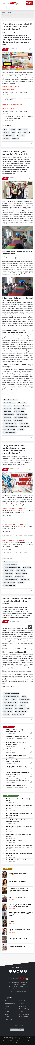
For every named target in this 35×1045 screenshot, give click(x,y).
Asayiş (7, 1011)
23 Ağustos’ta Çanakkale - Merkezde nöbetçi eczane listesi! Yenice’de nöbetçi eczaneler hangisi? (19, 828)
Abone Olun (15, 1043)
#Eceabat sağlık (24, 702)
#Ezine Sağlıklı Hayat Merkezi (10, 399)
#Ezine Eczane (20, 135)
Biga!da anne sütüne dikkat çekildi (16, 755)
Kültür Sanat (24, 1001)
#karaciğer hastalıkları (24, 699)
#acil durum (6, 132)
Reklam (30, 1041)
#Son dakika (21, 429)
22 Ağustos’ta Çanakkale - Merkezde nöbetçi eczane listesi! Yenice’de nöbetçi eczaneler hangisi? (19, 847)
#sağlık (13, 132)
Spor (6, 1009)
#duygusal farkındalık (22, 414)
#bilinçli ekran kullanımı (19, 408)
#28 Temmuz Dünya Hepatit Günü (11, 696)
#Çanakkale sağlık (8, 576)
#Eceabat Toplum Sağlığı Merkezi (11, 693)
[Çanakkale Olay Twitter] (10, 971)
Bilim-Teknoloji (25, 1009)
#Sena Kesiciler (7, 405)
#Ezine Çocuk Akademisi (9, 402)
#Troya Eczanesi (27, 567)
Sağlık (9, 12)
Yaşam (7, 1014)
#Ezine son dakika (18, 420)
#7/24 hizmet (27, 132)
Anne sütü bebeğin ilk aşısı (14, 840)
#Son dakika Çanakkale (9, 429)
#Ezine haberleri (7, 420)
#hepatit (24, 696)
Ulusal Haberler (25, 1014)
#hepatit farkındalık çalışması (10, 702)
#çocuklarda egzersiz (19, 411)
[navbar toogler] (4, 7)
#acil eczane (6, 138)
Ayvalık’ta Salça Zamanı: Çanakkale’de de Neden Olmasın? (20, 931)
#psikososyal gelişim (9, 414)
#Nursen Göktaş (22, 402)
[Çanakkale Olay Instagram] (21, 971)
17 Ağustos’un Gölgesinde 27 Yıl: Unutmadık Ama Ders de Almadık (18, 890)
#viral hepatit (22, 705)
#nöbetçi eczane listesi (21, 573)
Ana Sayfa (4, 12)
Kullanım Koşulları (22, 1041)
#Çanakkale (12, 129)
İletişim (21, 1043)
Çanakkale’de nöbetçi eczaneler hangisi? (18, 860)
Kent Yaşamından (10, 1003)
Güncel (7, 1001)
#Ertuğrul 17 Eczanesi (9, 570)
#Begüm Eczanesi (20, 570)
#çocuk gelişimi (7, 408)
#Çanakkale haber (23, 423)
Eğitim (22, 1003)
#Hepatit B (6, 699)
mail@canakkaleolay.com (20, 991)
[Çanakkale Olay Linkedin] (25, 971)
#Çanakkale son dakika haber (11, 426)
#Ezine (5, 129)
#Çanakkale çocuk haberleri (20, 417)
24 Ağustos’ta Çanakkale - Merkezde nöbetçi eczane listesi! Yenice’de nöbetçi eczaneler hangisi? (19, 807)
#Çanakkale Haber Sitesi (10, 432)
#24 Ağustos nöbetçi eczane (10, 561)
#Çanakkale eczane (8, 573)
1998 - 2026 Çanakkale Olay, (12, 1038)
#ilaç (19, 132)
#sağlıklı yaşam (7, 411)
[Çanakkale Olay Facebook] (14, 971)
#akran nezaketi (7, 417)
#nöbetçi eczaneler (22, 129)
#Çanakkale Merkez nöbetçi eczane (12, 567)
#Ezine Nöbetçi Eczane (9, 135)
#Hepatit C (13, 699)
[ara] (25, 1029)
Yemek (22, 1011)
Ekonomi (23, 1006)
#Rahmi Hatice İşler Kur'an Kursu (21, 405)
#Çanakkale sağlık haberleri (10, 423)
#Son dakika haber (24, 426)
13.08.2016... (12, 922)
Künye (4, 1041)
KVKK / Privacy (12, 1041)
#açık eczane (15, 138)
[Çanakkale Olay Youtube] (17, 971)
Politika (7, 1006)
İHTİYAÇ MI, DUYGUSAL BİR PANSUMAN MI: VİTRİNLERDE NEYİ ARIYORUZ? (20, 906)
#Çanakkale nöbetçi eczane (10, 564)
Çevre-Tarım (8, 1019)
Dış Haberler (24, 1017)
